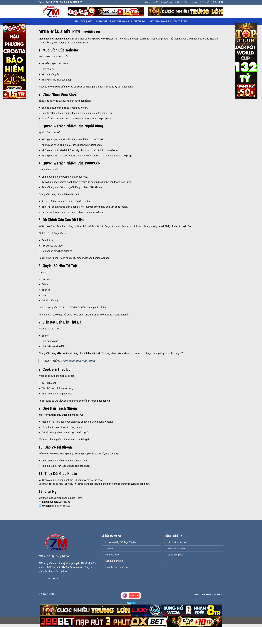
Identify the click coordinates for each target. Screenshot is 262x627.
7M (76, 21)
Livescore (195, 2)
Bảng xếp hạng (167, 2)
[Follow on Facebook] (213, 2)
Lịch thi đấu (182, 2)
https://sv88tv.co (61, 505)
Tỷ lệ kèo (206, 2)
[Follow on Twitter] (219, 2)
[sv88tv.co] (51, 11)
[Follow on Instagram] (216, 2)
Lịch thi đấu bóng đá (116, 567)
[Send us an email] (222, 2)
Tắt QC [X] (131, 603)
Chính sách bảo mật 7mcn (78, 361)
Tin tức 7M (180, 21)
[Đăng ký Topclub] (106, 11)
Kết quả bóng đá (151, 2)
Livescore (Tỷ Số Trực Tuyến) (121, 542)
